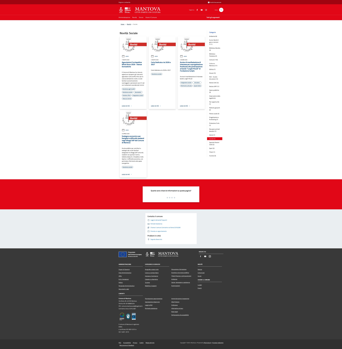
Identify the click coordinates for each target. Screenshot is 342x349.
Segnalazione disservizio (152, 302)
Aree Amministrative (125, 273)
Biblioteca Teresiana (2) (213, 55)
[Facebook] (196, 10)
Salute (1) (212, 135)
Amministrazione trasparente (180, 299)
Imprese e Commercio (151, 276)
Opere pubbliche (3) (214, 91)
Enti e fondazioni (124, 279)
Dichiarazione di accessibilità (180, 315)
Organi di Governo (124, 269)
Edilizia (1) (212, 69)
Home (122, 24)
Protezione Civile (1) (214, 124)
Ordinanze (174, 305)
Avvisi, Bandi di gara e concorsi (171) (213, 42)
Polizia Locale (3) (214, 114)
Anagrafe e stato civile (152, 269)
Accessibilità (127, 343)
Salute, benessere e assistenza (180, 282)
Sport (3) (211, 148)
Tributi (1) (212, 152)
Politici (121, 282)
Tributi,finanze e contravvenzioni (181, 276)
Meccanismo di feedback (127, 345)
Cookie (141, 343)
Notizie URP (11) (214, 86)
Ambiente (174, 279)
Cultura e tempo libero (152, 273)
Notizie (200, 269)
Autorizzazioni (175, 286)
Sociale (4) (212, 139)
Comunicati (201, 273)
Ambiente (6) (213, 36)
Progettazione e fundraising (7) (214, 118)
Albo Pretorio (175, 302)
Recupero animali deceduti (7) (214, 130)
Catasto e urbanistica (151, 279)
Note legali (174, 312)
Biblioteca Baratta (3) (214, 49)
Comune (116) (213, 60)
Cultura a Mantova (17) (213, 64)
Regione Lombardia (124, 2)
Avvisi (127, 56)
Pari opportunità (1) (214, 103)
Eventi (200, 288)
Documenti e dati (124, 289)
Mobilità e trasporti (151, 286)
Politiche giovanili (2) (214, 109)
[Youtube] (201, 10)
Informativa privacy (177, 308)
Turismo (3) (212, 156)
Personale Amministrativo (126, 286)
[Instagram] (205, 10)
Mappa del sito (150, 343)
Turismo (147, 282)
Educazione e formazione (178, 269)
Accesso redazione (217, 343)
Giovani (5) (212, 73)
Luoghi (200, 285)
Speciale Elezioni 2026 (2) (214, 143)
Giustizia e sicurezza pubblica (180, 273)
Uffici (120, 276)
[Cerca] (221, 10)
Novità (129, 24)
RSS (120, 343)
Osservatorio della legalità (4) (214, 97)
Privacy (135, 343)
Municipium (207, 343)
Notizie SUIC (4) (214, 83)
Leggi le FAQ (148, 305)
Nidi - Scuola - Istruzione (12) (213, 78)
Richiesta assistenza (151, 308)
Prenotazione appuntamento (153, 299)
